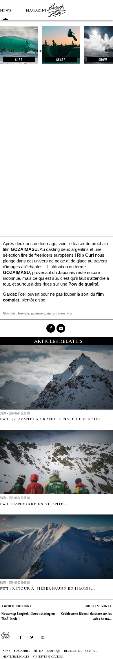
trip (69, 313)
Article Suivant (97, 606)
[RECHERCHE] (60, 51)
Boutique (31, 51)
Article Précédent (17, 606)
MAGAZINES (38, 10)
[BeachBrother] (56, 19)
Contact (91, 651)
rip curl (52, 313)
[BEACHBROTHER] (8, 635)
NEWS (5, 10)
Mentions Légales (16, 656)
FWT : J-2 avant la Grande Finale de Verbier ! (52, 419)
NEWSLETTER (73, 651)
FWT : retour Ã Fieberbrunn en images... (47, 588)
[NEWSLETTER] (73, 51)
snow (61, 313)
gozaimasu (38, 313)
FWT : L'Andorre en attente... (34, 503)
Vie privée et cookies (48, 656)
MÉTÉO (7, 51)
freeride (23, 313)
